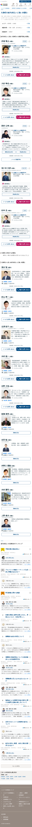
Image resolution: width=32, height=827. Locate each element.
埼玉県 (5, 400)
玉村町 (15, 776)
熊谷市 (10, 400)
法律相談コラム (7, 799)
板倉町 (20, 776)
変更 (28, 23)
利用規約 (21, 795)
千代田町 (3, 778)
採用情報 (5, 819)
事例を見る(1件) (9, 152)
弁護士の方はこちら (25, 1)
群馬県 (5, 281)
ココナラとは (7, 801)
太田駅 (5, 283)
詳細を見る (16, 432)
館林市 (9, 479)
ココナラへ (4, 1)
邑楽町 (11, 778)
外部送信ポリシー (24, 801)
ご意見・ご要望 (23, 793)
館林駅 (5, 530)
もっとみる (16, 766)
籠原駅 (5, 505)
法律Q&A (5, 797)
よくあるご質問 (7, 804)
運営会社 (5, 817)
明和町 (24, 776)
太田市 (10, 281)
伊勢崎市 (3, 776)
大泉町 (15, 45)
